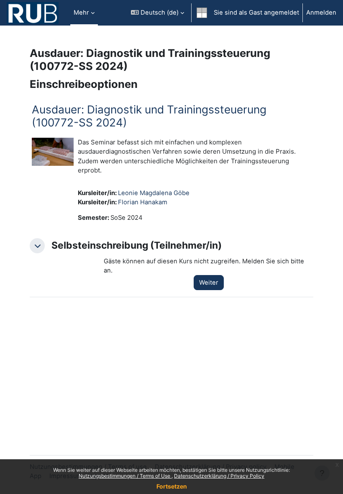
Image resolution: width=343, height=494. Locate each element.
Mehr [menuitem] (81, 12)
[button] (157, 13)
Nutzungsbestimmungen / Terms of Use (125, 476)
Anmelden (321, 12)
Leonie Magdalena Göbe (153, 193)
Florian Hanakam (142, 202)
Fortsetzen (171, 486)
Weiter (208, 282)
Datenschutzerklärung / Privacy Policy (219, 476)
